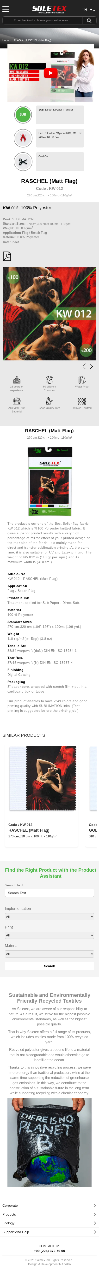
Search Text (14, 885)
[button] (91, 366)
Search (49, 966)
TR (84, 9)
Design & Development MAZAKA (49, 1264)
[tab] (49, 1205)
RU (92, 9)
